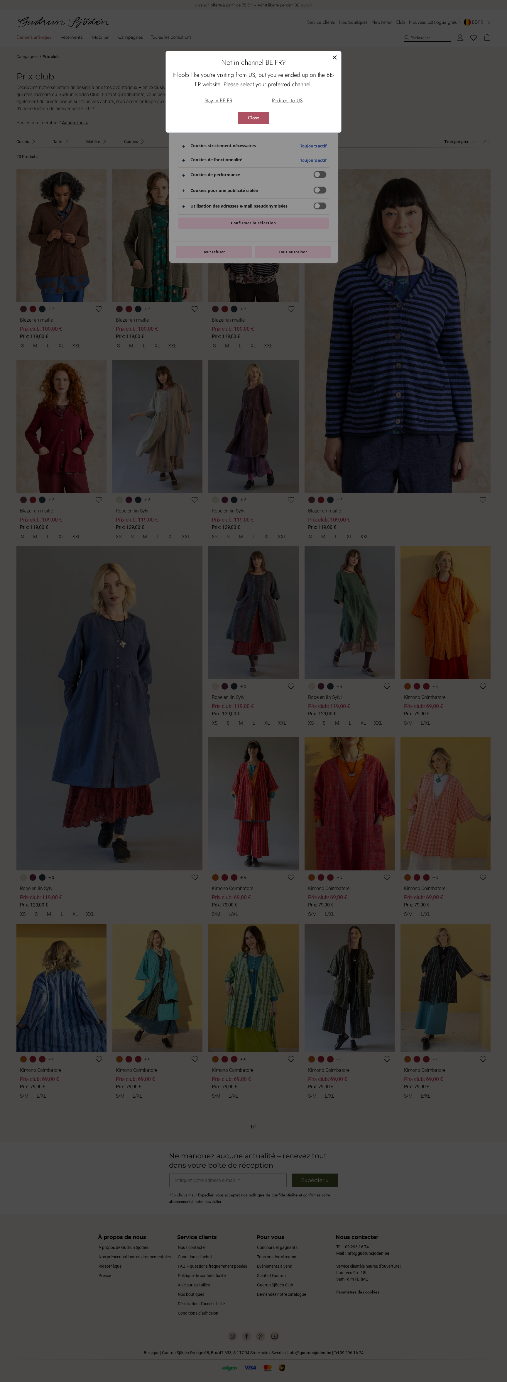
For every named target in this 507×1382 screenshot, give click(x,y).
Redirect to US (287, 100)
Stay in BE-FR (218, 100)
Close (253, 117)
